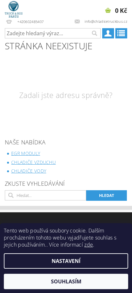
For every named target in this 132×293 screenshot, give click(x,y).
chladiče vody (28, 171)
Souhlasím (66, 281)
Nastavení (66, 261)
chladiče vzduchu (33, 162)
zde (88, 244)
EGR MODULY (25, 153)
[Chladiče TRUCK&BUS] (13, 8)
